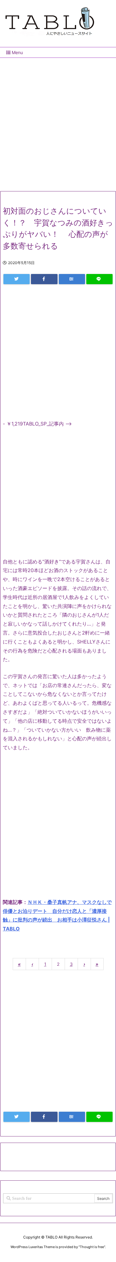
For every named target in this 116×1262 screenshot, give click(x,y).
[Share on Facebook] (44, 279)
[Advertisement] (58, 122)
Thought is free (92, 1247)
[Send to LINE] (99, 279)
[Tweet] (16, 279)
